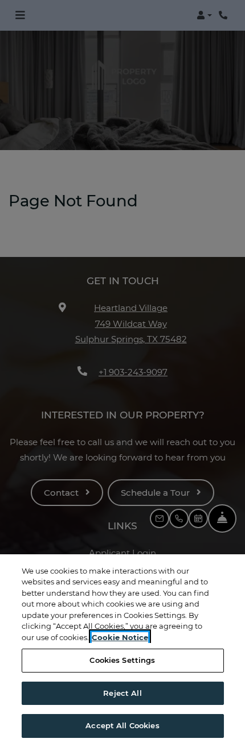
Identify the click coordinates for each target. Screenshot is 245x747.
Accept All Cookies (122, 725)
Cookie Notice (120, 637)
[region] (122, 650)
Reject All (122, 693)
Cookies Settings (122, 660)
